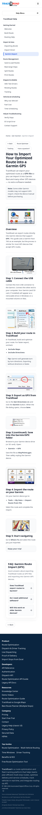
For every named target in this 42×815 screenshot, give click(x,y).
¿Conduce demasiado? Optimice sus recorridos (16, 808)
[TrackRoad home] (10, 4)
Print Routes (9, 75)
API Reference (8, 668)
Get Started (16, 136)
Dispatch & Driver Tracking (14, 648)
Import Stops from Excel (12, 659)
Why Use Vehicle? (11, 101)
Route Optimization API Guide (15, 679)
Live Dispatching (9, 652)
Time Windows (8, 752)
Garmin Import (11, 54)
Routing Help (9, 37)
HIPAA (4, 736)
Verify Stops (9, 117)
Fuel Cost (8, 105)
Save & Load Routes (12, 63)
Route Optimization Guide (13, 698)
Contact (5, 722)
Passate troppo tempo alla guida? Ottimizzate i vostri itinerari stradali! (20, 801)
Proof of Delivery (9, 655)
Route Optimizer (22, 144)
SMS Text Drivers (11, 84)
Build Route (9, 33)
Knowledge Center (10, 691)
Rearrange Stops (11, 67)
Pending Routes (10, 88)
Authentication (8, 671)
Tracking (7, 92)
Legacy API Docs (9, 682)
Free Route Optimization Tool (15, 761)
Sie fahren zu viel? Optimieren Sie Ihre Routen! (16, 797)
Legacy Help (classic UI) (12, 725)
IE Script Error (9, 121)
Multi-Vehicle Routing (30, 747)
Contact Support (10, 125)
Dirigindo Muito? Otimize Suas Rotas (13, 805)
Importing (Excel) (11, 46)
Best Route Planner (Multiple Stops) (17, 706)
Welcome (8, 29)
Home (8, 136)
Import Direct (9, 50)
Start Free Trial (8, 718)
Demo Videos (8, 695)
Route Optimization (10, 644)
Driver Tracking (23, 752)
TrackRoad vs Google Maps (14, 702)
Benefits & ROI (8, 757)
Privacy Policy (8, 729)
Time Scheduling (11, 109)
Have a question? (24, 148)
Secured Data (8, 733)
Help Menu (27, 13)
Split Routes (9, 71)
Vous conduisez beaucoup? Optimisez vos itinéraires (18, 794)
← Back (9, 144)
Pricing (5, 714)
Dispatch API (7, 675)
